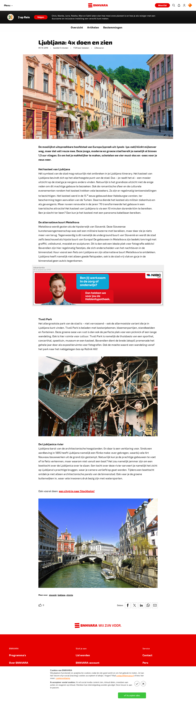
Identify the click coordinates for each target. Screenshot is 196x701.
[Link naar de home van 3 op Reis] (10, 17)
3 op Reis (24, 17)
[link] (53, 595)
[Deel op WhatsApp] (148, 605)
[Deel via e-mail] (155, 605)
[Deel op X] (134, 605)
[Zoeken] (173, 5)
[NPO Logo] (190, 5)
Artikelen (93, 27)
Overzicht (77, 27)
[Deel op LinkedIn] (141, 605)
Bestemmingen (112, 27)
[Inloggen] (184, 5)
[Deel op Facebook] (127, 605)
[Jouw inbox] (179, 5)
